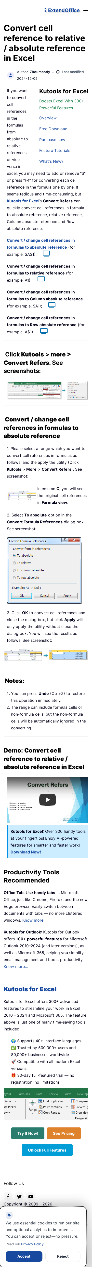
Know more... (34, 920)
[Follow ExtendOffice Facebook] (8, 1196)
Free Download (53, 128)
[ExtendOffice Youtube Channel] (30, 1196)
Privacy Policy (32, 1244)
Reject (63, 1256)
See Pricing (64, 1133)
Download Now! (26, 852)
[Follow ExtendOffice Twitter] (19, 1196)
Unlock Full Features (47, 1150)
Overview (48, 117)
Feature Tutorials (54, 150)
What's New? (51, 161)
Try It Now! (27, 1133)
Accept (23, 1256)
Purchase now (52, 139)
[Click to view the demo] (44, 254)
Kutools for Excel (23, 200)
